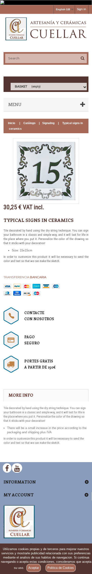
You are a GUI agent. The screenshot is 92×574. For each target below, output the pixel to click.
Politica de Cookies (60, 568)
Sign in (81, 9)
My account (19, 495)
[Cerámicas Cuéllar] (46, 28)
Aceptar (33, 568)
